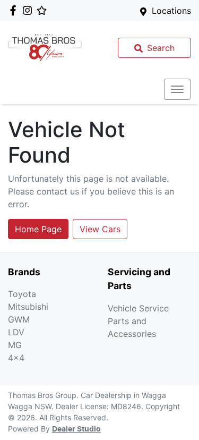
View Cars (100, 229)
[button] (177, 89)
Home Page (38, 229)
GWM (19, 319)
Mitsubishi (28, 306)
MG (15, 345)
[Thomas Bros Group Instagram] (29, 10)
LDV (16, 332)
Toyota (22, 294)
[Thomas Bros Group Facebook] (15, 10)
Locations (171, 10)
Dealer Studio (76, 429)
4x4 (16, 357)
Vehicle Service (138, 308)
